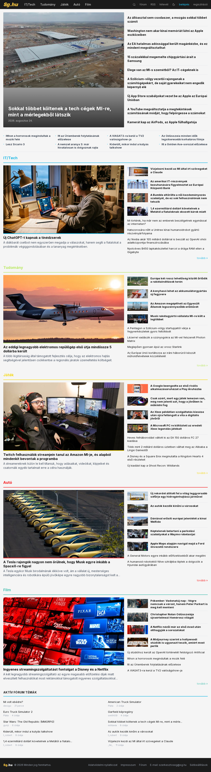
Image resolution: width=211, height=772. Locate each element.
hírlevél (163, 4)
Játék (64, 4)
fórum (143, 4)
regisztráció (200, 4)
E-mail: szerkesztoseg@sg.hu (168, 764)
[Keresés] (134, 4)
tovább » (202, 258)
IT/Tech (29, 4)
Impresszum (128, 764)
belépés (184, 4)
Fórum (143, 764)
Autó (77, 4)
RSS (153, 4)
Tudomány (47, 4)
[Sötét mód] (173, 4)
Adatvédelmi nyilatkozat (102, 764)
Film (88, 4)
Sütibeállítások (199, 764)
